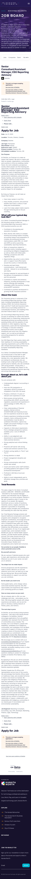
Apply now (4, 127)
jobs (4, 57)
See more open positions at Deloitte (15, 756)
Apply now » (5, 115)
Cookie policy (19, 771)
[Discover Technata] (10, 3)
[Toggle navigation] (29, 3)
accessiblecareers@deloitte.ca (10, 642)
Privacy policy (11, 771)
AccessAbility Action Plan (9, 635)
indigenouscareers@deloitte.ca (11, 651)
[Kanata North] (15, 783)
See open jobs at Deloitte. (13, 87)
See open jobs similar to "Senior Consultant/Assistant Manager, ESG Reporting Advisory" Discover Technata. (16, 91)
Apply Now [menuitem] (7, 120)
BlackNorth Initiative (20, 636)
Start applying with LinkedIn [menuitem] (13, 117)
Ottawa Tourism (10, 825)
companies (12, 57)
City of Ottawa (9, 828)
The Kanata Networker (12, 812)
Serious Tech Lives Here (12, 821)
